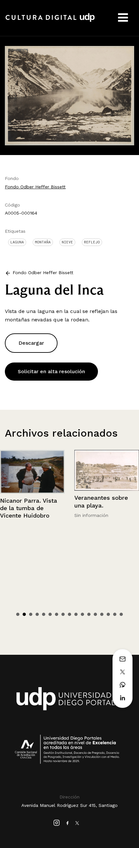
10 (76, 614)
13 (95, 614)
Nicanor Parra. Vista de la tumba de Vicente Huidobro (28, 508)
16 (114, 614)
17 (121, 614)
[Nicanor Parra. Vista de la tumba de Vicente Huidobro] (32, 471)
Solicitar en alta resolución (51, 371)
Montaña (43, 242)
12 (89, 614)
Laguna (17, 242)
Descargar (31, 343)
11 (82, 614)
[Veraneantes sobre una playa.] (106, 470)
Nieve (67, 242)
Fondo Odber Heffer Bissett (35, 186)
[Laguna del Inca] (69, 95)
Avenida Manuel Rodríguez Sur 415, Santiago (69, 805)
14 (101, 614)
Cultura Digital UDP (50, 21)
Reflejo (92, 242)
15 (108, 614)
